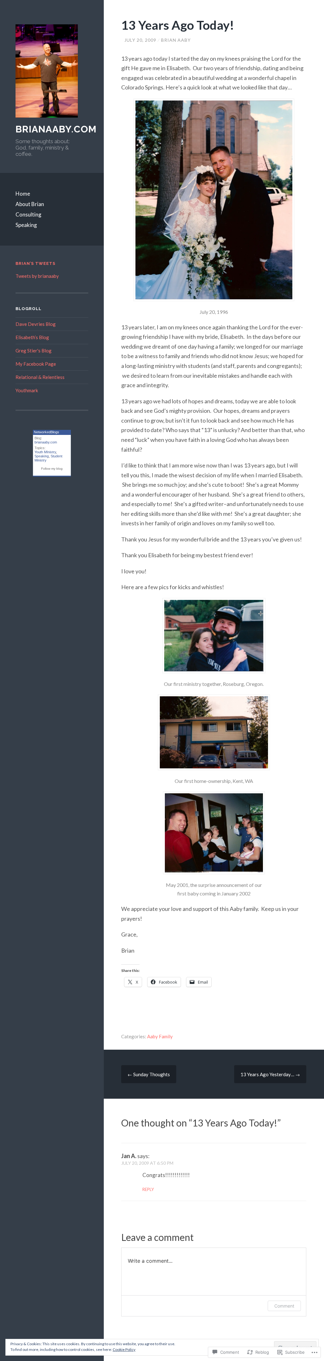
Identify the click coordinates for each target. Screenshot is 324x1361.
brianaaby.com (45, 442)
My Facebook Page (36, 364)
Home (23, 193)
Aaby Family (160, 1036)
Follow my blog (52, 468)
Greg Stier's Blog (34, 350)
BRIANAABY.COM (56, 129)
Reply (148, 1189)
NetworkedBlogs (46, 432)
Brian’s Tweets (35, 263)
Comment (284, 1306)
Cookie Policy (124, 1349)
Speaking (26, 225)
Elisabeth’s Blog (32, 337)
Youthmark (27, 390)
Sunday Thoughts (149, 1074)
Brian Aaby (176, 40)
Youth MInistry (45, 452)
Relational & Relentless (40, 377)
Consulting (28, 214)
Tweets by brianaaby (37, 276)
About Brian (30, 204)
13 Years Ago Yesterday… (270, 1074)
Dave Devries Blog (36, 324)
